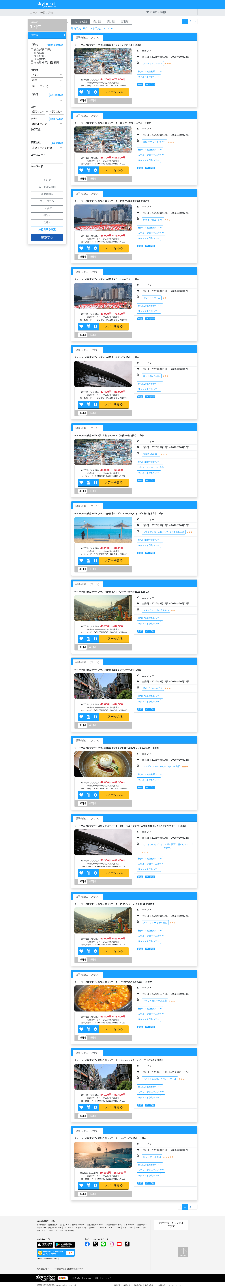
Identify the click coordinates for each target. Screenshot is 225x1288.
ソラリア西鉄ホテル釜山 (155, 1000)
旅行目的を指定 (47, 229)
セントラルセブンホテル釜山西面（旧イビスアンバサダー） (168, 846)
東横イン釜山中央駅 (152, 219)
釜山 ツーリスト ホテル (154, 141)
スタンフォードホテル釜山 (156, 610)
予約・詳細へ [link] (114, 92)
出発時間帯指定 (56, 95)
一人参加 (47, 208)
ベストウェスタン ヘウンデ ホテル (159, 1079)
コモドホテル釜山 (151, 376)
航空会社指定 (57, 143)
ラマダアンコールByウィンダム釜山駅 (161, 766)
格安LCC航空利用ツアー (150, 71)
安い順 (97, 21)
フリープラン (47, 201)
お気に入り (157, 12)
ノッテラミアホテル (152, 63)
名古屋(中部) (41, 62)
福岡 (56, 62)
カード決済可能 (47, 187)
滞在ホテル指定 (56, 119)
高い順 (111, 21)
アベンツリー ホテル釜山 (155, 922)
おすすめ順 (81, 21)
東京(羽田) (39, 56)
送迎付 (47, 222)
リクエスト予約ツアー (148, 77)
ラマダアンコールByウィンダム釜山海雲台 (163, 532)
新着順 (125, 21)
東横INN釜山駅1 (151, 454)
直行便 (47, 180)
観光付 (47, 215)
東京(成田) (39, 53)
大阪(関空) (39, 59)
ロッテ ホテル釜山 (152, 1157)
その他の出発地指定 (54, 45)
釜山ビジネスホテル (152, 688)
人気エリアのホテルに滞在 (151, 155)
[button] (47, 35)
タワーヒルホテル (151, 298)
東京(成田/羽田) (42, 49)
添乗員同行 (47, 194)
